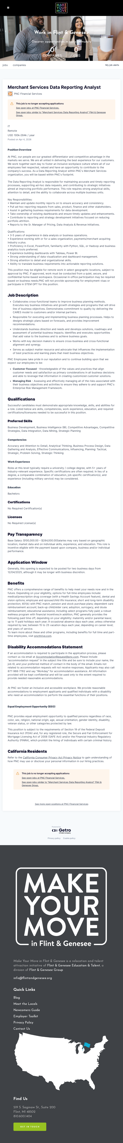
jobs (5, 65)
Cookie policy (69, 838)
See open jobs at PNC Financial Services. (37, 107)
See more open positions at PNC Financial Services (61, 804)
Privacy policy (54, 838)
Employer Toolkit (25, 1016)
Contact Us (21, 1028)
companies (19, 65)
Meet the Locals (25, 1004)
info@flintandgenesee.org (32, 978)
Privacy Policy (23, 1022)
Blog (16, 997)
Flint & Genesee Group (46, 970)
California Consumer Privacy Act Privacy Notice (52, 757)
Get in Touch (30, 1126)
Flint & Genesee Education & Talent (73, 965)
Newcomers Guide (26, 1010)
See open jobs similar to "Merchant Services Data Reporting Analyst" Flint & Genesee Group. (61, 114)
